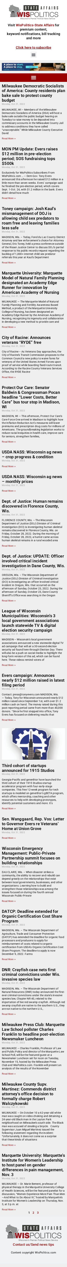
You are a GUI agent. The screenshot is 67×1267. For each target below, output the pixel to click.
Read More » (9, 138)
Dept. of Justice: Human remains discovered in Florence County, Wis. (32, 506)
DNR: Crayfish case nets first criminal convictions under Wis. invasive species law (31, 974)
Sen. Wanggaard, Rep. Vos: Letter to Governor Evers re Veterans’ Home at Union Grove (33, 824)
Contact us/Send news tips (33, 1244)
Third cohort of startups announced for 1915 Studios (28, 768)
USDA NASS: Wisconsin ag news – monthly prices (32, 479)
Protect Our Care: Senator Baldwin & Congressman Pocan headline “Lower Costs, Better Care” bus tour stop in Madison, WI (31, 397)
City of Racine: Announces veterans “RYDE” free (26, 340)
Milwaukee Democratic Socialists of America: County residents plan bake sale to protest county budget (33, 93)
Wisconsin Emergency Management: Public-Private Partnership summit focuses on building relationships (31, 855)
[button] (34, 55)
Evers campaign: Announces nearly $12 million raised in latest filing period (33, 680)
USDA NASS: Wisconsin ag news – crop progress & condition (32, 454)
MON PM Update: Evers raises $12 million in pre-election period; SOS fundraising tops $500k (30, 156)
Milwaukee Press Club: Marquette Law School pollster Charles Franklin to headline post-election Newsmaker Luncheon (33, 1031)
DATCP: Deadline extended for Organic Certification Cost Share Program (32, 916)
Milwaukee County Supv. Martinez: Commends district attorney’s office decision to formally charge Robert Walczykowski (29, 1094)
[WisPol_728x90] (33, 66)
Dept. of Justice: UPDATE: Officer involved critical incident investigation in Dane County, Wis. (33, 561)
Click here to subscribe (33, 47)
